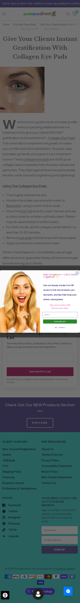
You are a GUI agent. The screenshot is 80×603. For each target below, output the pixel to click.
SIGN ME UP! (60, 321)
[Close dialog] (77, 273)
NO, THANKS (60, 327)
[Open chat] (68, 591)
